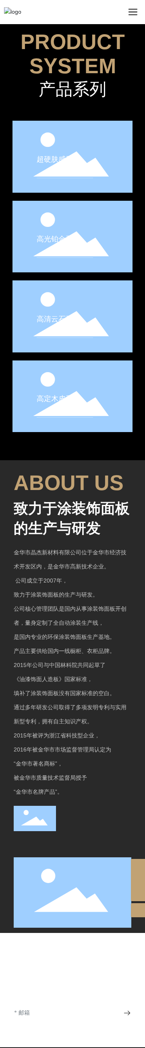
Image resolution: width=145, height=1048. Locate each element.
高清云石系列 (58, 319)
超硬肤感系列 (58, 159)
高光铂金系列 (58, 239)
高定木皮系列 (58, 399)
